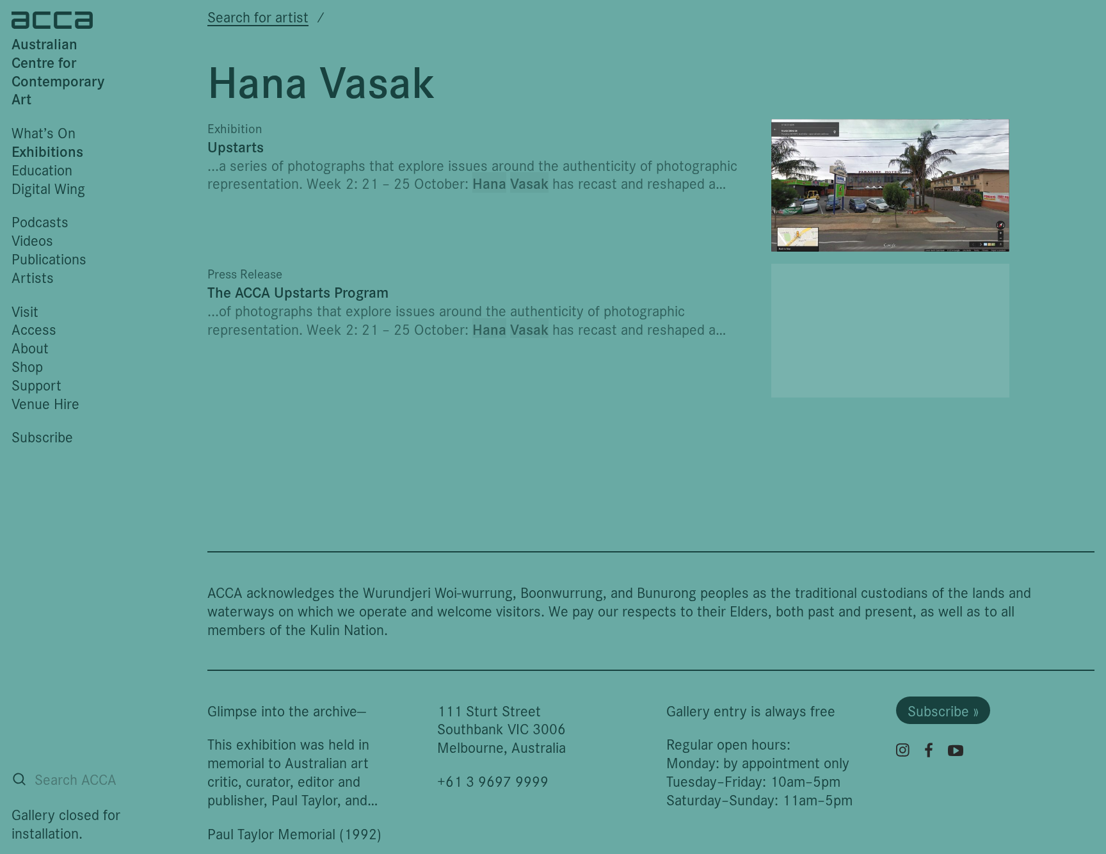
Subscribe (42, 436)
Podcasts (40, 221)
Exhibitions (47, 150)
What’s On (44, 132)
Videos (32, 240)
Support (36, 384)
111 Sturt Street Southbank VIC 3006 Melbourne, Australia (501, 728)
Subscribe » (943, 710)
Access (34, 329)
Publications (49, 258)
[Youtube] (955, 750)
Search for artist (258, 16)
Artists (33, 277)
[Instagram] (903, 750)
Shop (27, 366)
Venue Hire (45, 403)
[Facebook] (929, 750)
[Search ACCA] (19, 779)
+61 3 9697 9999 (493, 781)
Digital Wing (48, 188)
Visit (25, 311)
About (30, 347)
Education (42, 169)
